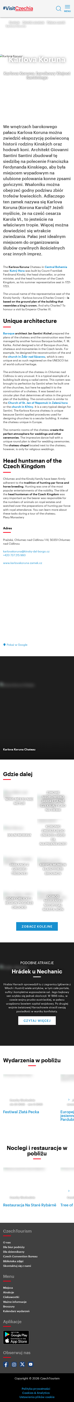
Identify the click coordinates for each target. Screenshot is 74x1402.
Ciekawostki (11, 1297)
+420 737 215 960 (14, 555)
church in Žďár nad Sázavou (26, 356)
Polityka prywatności (36, 1388)
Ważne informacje (15, 1301)
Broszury (9, 1306)
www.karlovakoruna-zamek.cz (22, 562)
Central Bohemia (56, 266)
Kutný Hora (17, 270)
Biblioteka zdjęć (13, 1261)
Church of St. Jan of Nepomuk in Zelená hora (38, 402)
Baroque (8, 333)
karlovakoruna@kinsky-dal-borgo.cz (26, 551)
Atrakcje (14, 22)
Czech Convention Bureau (20, 1256)
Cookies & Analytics (36, 1392)
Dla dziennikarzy (13, 1251)
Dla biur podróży (14, 1247)
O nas (7, 1242)
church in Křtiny (22, 406)
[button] (58, 8)
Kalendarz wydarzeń (16, 1311)
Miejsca (8, 1287)
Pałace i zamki (56, 22)
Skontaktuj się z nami (17, 1265)
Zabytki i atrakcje (33, 22)
